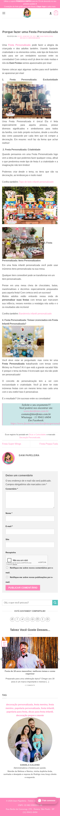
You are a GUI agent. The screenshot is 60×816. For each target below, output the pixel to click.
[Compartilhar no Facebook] (17, 619)
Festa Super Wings (11, 444)
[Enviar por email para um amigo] (27, 619)
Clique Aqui (40, 7)
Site (7, 539)
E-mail (9, 526)
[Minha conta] (50, 13)
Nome (9, 513)
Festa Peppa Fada (48, 444)
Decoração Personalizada (29, 437)
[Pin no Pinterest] (32, 619)
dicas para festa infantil (40, 712)
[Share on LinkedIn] (37, 619)
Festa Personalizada (19, 45)
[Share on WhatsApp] (12, 619)
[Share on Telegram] (47, 619)
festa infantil (47, 708)
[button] (3, 13)
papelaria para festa (17, 712)
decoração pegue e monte (30, 715)
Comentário (12, 489)
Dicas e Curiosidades (30, 38)
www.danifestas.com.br (36, 411)
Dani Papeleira (46, 36)
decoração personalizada (19, 704)
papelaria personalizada (27, 708)
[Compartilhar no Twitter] (22, 619)
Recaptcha (11, 552)
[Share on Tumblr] (42, 619)
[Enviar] (55, 602)
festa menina (41, 704)
